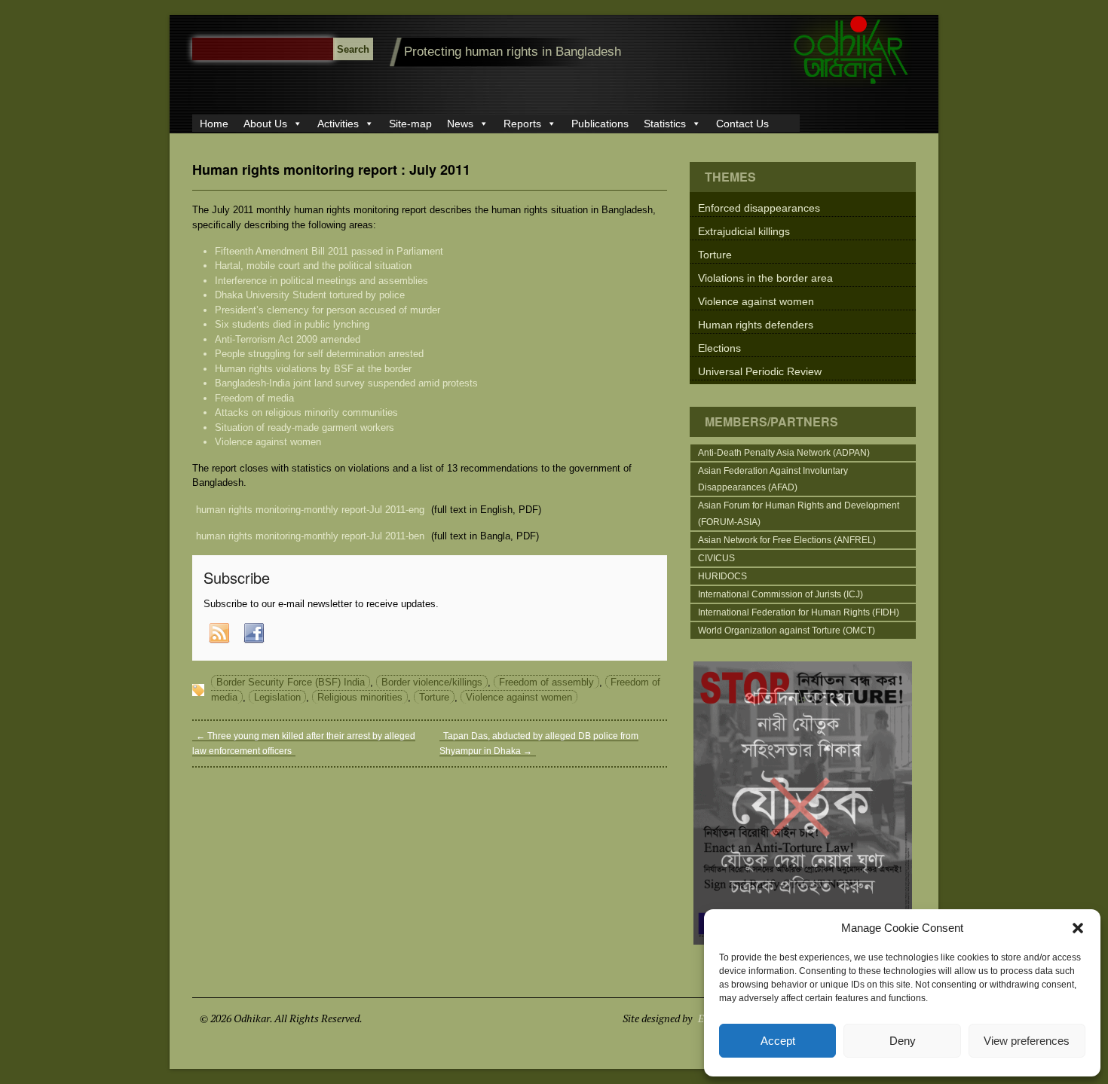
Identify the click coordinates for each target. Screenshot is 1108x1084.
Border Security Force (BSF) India (290, 682)
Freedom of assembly (546, 682)
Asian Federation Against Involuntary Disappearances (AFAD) (773, 479)
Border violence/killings (431, 682)
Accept (778, 1040)
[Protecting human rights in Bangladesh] (851, 84)
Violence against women (519, 697)
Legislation (277, 697)
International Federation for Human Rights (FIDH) (798, 612)
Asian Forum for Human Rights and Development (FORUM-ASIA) (798, 513)
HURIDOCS (722, 576)
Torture (434, 697)
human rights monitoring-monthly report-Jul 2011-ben (310, 536)
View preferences (1027, 1040)
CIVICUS (716, 558)
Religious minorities (359, 697)
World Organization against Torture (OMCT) (786, 630)
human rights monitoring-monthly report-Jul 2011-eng (310, 509)
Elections (719, 348)
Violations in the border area (765, 278)
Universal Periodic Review (760, 371)
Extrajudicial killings (744, 231)
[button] (1077, 928)
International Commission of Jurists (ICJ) (780, 594)
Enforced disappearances (759, 208)
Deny (902, 1040)
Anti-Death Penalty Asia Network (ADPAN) (784, 452)
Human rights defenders (755, 325)
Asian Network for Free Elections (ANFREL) (787, 540)
